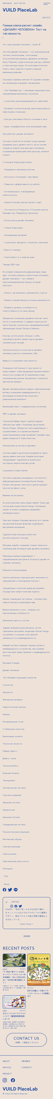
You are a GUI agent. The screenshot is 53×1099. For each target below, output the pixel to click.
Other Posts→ (26, 924)
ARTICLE (7, 1067)
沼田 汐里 (13, 1028)
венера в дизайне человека (23, 83)
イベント (11, 986)
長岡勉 (12, 1024)
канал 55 (36, 44)
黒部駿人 (20, 988)
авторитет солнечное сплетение (32, 242)
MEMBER (26, 1061)
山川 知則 (18, 1024)
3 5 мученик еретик (39, 209)
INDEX (27, 936)
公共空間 (21, 1022)
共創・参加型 (19, 986)
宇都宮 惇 (12, 1026)
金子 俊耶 (19, 1026)
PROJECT (7, 1073)
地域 (5, 986)
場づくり (12, 988)
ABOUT (6, 1061)
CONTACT (27, 1067)
